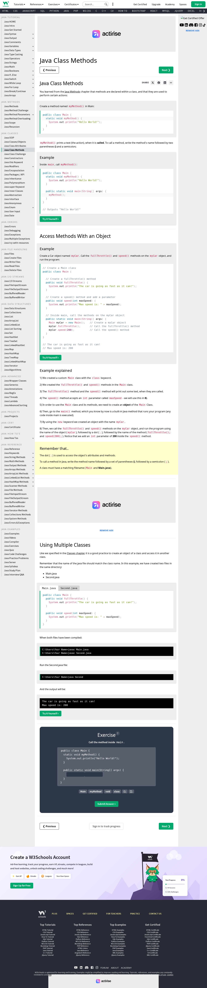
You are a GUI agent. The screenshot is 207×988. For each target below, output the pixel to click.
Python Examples (118, 941)
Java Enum (9, 207)
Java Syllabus (11, 566)
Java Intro (9, 25)
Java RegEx (10, 392)
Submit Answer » (106, 804)
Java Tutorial (48, 950)
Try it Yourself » (50, 219)
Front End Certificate (153, 937)
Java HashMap (11, 353)
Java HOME (10, 21)
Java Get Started (12, 29)
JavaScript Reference (82, 934)
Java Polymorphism (14, 182)
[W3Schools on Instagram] (200, 25)
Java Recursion (12, 126)
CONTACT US (155, 913)
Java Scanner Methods (15, 485)
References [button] (36, 4)
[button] (106, 4)
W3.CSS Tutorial (48, 943)
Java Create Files (13, 257)
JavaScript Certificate (152, 934)
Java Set (8, 332)
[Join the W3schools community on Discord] (191, 25)
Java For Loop (11, 87)
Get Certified (140, 4)
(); (125, 791)
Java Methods (11, 106)
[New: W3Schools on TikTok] (204, 25)
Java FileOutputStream (16, 289)
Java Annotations (13, 388)
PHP (75, 10)
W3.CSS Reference (83, 941)
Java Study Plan (12, 570)
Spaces (183, 4)
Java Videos (10, 537)
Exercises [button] (53, 4)
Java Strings (10, 62)
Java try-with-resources (16, 242)
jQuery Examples (118, 955)
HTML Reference (82, 930)
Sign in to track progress (106, 826)
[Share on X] (152, 82)
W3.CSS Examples (118, 943)
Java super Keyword (14, 186)
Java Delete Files (13, 270)
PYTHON (54, 10)
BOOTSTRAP (139, 10)
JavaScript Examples (118, 934)
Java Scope (9, 122)
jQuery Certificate (152, 946)
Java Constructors (13, 158)
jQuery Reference (82, 955)
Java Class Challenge (15, 153)
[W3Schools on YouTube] (182, 25)
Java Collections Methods (17, 514)
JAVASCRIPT (29, 10)
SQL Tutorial (47, 939)
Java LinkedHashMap (15, 361)
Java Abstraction (13, 194)
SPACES (70, 913)
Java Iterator (11, 365)
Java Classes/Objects (15, 141)
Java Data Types (12, 50)
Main (83, 791)
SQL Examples (118, 939)
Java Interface (11, 199)
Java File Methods (13, 489)
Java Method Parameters (17, 114)
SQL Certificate (152, 939)
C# (112, 10)
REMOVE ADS (106, 530)
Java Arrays (10, 95)
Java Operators (12, 58)
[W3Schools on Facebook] (196, 25)
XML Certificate (152, 955)
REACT (154, 10)
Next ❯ (166, 70)
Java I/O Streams (13, 280)
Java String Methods (14, 457)
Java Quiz (9, 549)
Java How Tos (11, 437)
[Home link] (5, 4)
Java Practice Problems (16, 558)
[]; (131, 791)
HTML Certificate (152, 930)
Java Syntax (10, 33)
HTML (5, 10)
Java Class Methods (14, 149)
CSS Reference (82, 932)
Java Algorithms (12, 369)
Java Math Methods (14, 461)
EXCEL (191, 10)
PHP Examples (118, 948)
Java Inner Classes (13, 190)
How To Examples (118, 937)
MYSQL (166, 10)
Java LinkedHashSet (14, 345)
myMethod (96, 791)
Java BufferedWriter (14, 297)
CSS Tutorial (47, 932)
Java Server (10, 562)
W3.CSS (87, 10)
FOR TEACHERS (113, 913)
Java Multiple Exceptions (17, 238)
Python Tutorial (48, 941)
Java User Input (12, 211)
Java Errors (10, 226)
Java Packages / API (14, 174)
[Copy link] (171, 82)
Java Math (9, 66)
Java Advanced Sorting (15, 405)
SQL (42, 10)
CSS (15, 10)
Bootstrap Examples (118, 946)
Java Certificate (12, 427)
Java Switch (10, 78)
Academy (170, 4)
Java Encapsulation (14, 170)
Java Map (9, 349)
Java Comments (12, 42)
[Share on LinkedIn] (164, 82)
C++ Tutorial (47, 953)
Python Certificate (153, 941)
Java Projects (11, 416)
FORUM (104, 967)
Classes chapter (75, 553)
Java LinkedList (12, 324)
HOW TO (122, 10)
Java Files (9, 253)
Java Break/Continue (15, 91)
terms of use (160, 974)
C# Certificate (152, 953)
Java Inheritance (12, 178)
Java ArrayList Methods (16, 473)
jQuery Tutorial (47, 955)
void (107, 791)
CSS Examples (118, 932)
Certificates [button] (71, 4)
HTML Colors (83, 948)
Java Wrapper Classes (15, 380)
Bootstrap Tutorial (48, 946)
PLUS (54, 913)
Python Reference (83, 939)
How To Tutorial (48, 937)
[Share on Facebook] (158, 82)
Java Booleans (11, 70)
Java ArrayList (11, 320)
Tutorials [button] (19, 4)
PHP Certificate (153, 943)
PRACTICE (135, 913)
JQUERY (178, 10)
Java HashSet (11, 336)
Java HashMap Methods (16, 481)
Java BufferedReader (14, 293)
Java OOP (9, 137)
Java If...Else (10, 74)
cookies (170, 974)
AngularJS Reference (83, 953)
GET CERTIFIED (90, 913)
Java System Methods (15, 518)
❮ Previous (49, 70)
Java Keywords (11, 452)
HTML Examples (118, 930)
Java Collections (12, 312)
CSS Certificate (152, 932)
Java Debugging (12, 230)
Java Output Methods (15, 465)
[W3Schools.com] (42, 915)
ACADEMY (126, 967)
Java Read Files (12, 265)
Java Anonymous (13, 203)
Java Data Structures (15, 308)
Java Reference (12, 448)
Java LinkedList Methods (17, 477)
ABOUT (115, 967)
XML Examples (118, 953)
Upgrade (156, 4)
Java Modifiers (11, 166)
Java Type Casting (13, 54)
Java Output (10, 37)
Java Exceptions (12, 234)
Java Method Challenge (16, 110)
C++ (104, 10)
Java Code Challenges (15, 554)
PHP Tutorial (48, 948)
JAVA (66, 10)
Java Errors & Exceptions (17, 522)
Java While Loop (12, 82)
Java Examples (11, 533)
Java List (8, 316)
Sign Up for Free (21, 885)
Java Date (9, 215)
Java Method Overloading (17, 118)
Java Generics (11, 384)
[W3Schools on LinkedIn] (186, 25)
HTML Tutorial (47, 930)
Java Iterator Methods (15, 510)
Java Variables (11, 46)
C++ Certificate (152, 950)
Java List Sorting (13, 328)
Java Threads (11, 397)
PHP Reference (82, 946)
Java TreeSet (10, 341)
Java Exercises (11, 545)
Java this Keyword (13, 162)
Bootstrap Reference (83, 943)
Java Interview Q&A (14, 574)
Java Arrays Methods (14, 469)
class (117, 791)
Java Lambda (11, 401)
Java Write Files (12, 261)
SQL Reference (82, 937)
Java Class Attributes (15, 145)
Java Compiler (11, 541)
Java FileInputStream (15, 285)
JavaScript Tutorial (47, 934)
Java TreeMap (11, 357)
